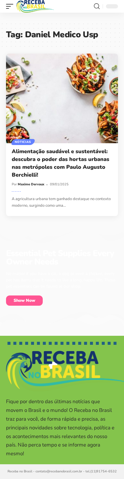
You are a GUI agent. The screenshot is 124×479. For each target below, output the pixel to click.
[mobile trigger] (11, 6)
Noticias (23, 142)
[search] (96, 6)
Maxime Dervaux (31, 184)
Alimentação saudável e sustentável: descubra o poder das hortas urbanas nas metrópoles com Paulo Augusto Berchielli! (60, 163)
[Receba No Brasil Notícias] (35, 6)
